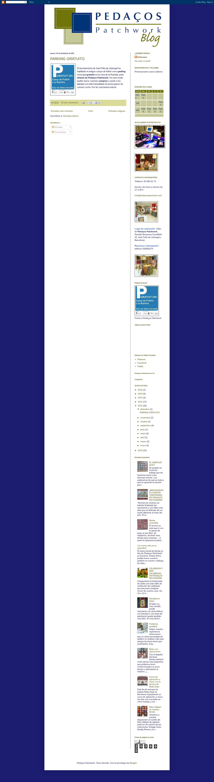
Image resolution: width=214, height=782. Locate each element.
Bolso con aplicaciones (155, 650)
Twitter (140, 366)
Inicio (90, 111)
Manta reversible (153, 521)
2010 (140, 450)
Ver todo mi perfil (142, 61)
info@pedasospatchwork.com (148, 195)
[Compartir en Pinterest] (99, 102)
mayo (143, 433)
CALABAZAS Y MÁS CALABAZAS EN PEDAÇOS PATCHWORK (156, 573)
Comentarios (60, 132)
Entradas (58, 127)
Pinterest (141, 359)
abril (142, 437)
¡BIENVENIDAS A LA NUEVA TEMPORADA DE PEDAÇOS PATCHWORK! (156, 495)
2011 (140, 405)
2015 (140, 390)
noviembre (145, 417)
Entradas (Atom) (70, 116)
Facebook (141, 363)
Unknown (142, 57)
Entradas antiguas (116, 111)
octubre (144, 421)
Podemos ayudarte (153, 625)
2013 (140, 397)
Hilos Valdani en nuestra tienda (155, 709)
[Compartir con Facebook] (96, 102)
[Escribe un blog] (91, 102)
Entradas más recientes (62, 111)
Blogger (133, 763)
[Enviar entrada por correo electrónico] (83, 103)
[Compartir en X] (93, 102)
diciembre (145, 409)
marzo (143, 441)
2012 (140, 402)
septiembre (145, 425)
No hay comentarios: (70, 103)
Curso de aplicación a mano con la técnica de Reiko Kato (155, 682)
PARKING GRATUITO (67, 59)
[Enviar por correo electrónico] (88, 102)
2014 (140, 394)
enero (143, 445)
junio (142, 429)
